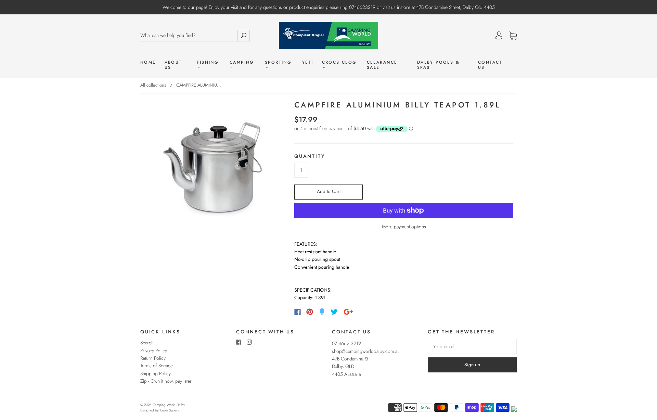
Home (148, 62)
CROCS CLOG (339, 62)
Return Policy (153, 358)
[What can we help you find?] (188, 35)
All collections (153, 85)
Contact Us (490, 65)
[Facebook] (298, 311)
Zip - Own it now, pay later (166, 381)
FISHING (207, 62)
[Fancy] (322, 311)
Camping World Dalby (169, 404)
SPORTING (278, 62)
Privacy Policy (153, 350)
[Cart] (513, 36)
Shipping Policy (155, 373)
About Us (173, 65)
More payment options (404, 226)
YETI (307, 62)
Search (147, 342)
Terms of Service (156, 365)
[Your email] (472, 346)
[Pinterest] (310, 311)
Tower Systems (169, 410)
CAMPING (242, 62)
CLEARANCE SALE (382, 65)
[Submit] (243, 35)
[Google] (348, 311)
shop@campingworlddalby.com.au (366, 351)
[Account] (498, 35)
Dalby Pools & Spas (438, 65)
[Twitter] (334, 311)
